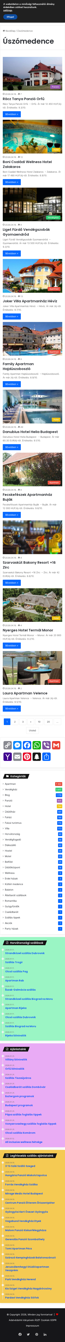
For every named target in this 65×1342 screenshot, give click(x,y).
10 (39, 721)
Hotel (8, 806)
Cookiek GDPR (48, 1320)
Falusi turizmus (13, 822)
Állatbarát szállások (15, 895)
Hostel (8, 850)
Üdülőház (10, 811)
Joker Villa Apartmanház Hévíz (30, 301)
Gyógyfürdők (12, 906)
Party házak (11, 928)
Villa (7, 828)
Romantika (11, 900)
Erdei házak (11, 878)
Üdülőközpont (12, 867)
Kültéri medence (14, 884)
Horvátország (12, 834)
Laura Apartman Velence (25, 693)
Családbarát (11, 912)
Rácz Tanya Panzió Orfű (24, 98)
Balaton (9, 889)
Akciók (8, 923)
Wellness (10, 873)
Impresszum (32, 1325)
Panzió (8, 800)
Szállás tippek (12, 917)
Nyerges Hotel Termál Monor (28, 630)
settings (7, 10)
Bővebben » (11, 114)
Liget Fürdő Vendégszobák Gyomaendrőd (26, 232)
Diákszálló (10, 845)
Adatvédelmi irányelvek (21, 1320)
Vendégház (11, 789)
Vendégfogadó (13, 839)
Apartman (10, 783)
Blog (7, 795)
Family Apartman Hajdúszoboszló (18, 366)
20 (48, 721)
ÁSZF (37, 1320)
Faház (8, 817)
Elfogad (10, 16)
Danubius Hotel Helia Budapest (31, 431)
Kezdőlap (10, 30)
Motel (8, 856)
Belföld (8, 861)
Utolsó (32, 730)
